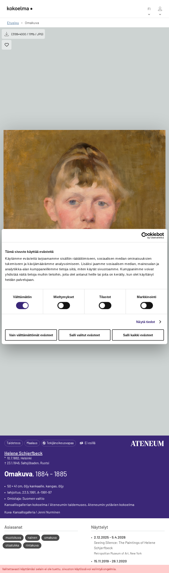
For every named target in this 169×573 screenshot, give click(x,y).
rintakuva (32, 545)
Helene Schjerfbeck (23, 453)
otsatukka (12, 545)
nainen (32, 537)
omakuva (50, 537)
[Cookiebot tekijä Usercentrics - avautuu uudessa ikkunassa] (144, 235)
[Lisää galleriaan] (6, 45)
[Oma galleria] (159, 9)
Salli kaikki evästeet (138, 335)
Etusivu (13, 23)
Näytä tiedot (145, 321)
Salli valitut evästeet (84, 335)
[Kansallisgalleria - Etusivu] (20, 9)
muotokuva (13, 537)
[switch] (63, 305)
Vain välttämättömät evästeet (31, 335)
